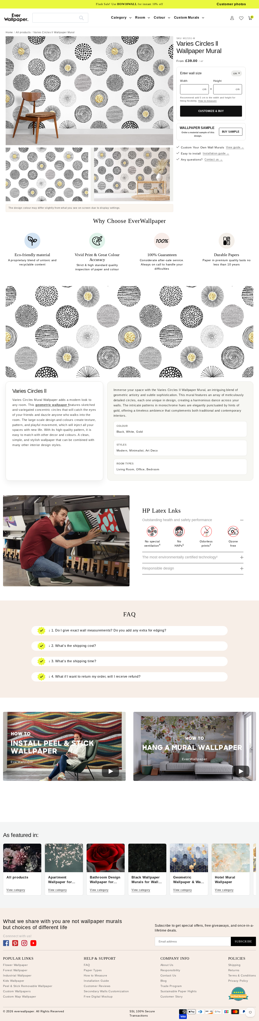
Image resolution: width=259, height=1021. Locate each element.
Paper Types (93, 970)
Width (184, 80)
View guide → (235, 147)
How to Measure (95, 975)
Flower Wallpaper (15, 965)
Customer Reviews (97, 986)
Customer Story (171, 996)
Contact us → (214, 159)
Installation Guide (96, 980)
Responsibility (170, 970)
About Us (166, 965)
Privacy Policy (238, 980)
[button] (64, 747)
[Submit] (81, 17)
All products (23, 32)
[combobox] (60, 17)
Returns (234, 970)
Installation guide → (216, 153)
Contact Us (168, 975)
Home (9, 32)
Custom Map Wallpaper (19, 996)
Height (217, 80)
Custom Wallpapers (17, 991)
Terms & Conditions (242, 975)
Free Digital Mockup (98, 996)
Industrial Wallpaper (17, 975)
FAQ (87, 965)
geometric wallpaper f (52, 405)
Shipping (234, 965)
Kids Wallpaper (13, 980)
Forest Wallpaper (15, 970)
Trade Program (171, 986)
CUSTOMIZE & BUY (211, 111)
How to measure (207, 101)
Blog (163, 980)
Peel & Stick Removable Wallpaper (27, 986)
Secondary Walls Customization (106, 991)
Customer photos (231, 4)
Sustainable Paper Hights (178, 991)
